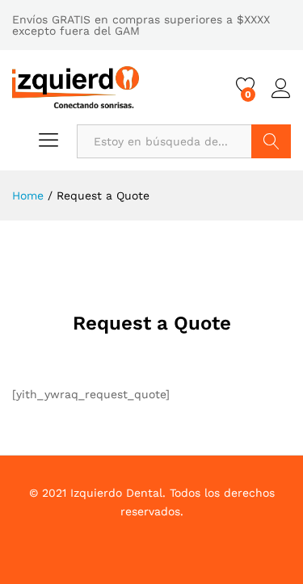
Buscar (271, 141)
